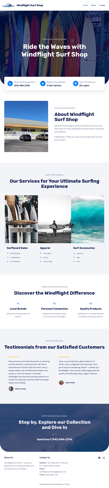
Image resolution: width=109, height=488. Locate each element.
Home (85, 5)
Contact (102, 5)
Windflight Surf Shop (30, 5)
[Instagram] (104, 458)
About (93, 5)
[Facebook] (99, 458)
